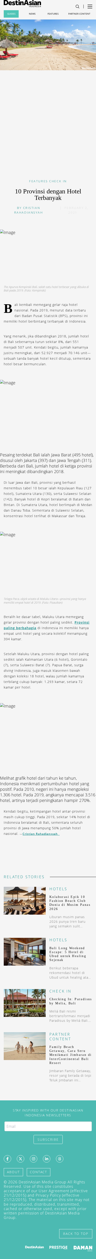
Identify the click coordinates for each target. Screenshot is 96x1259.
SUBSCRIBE (48, 1139)
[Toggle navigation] (77, 6)
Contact (38, 1172)
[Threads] (59, 1159)
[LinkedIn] (46, 1159)
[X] (20, 1159)
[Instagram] (33, 1159)
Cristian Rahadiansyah (41, 834)
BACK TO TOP (75, 1233)
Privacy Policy (48, 1195)
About (13, 1172)
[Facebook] (7, 1159)
